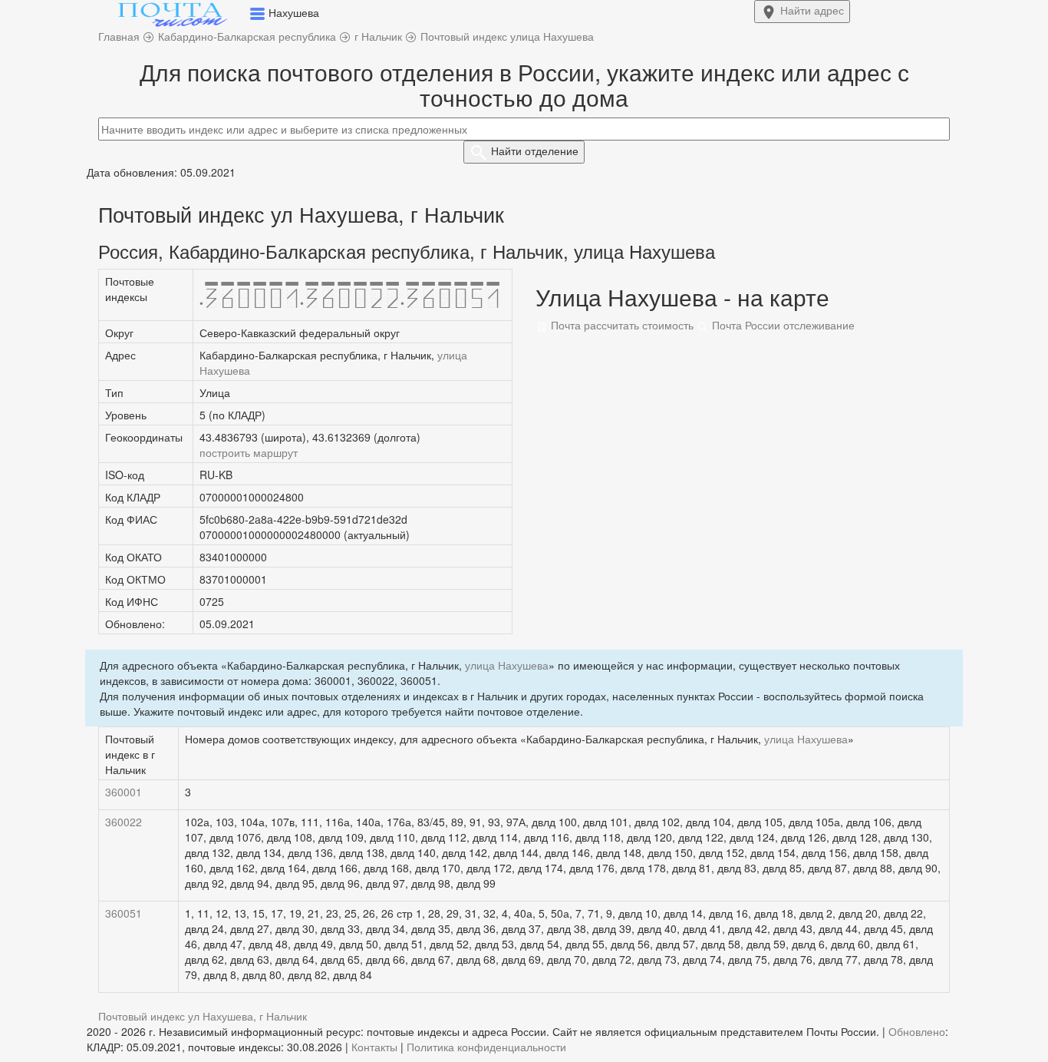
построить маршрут (248, 452)
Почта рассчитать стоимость (621, 324)
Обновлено (916, 1031)
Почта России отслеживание (782, 324)
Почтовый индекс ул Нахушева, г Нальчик (202, 1016)
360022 (123, 821)
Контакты (374, 1046)
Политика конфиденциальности (486, 1046)
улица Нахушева (507, 665)
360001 (123, 791)
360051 (123, 913)
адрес (812, 10)
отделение (534, 150)
